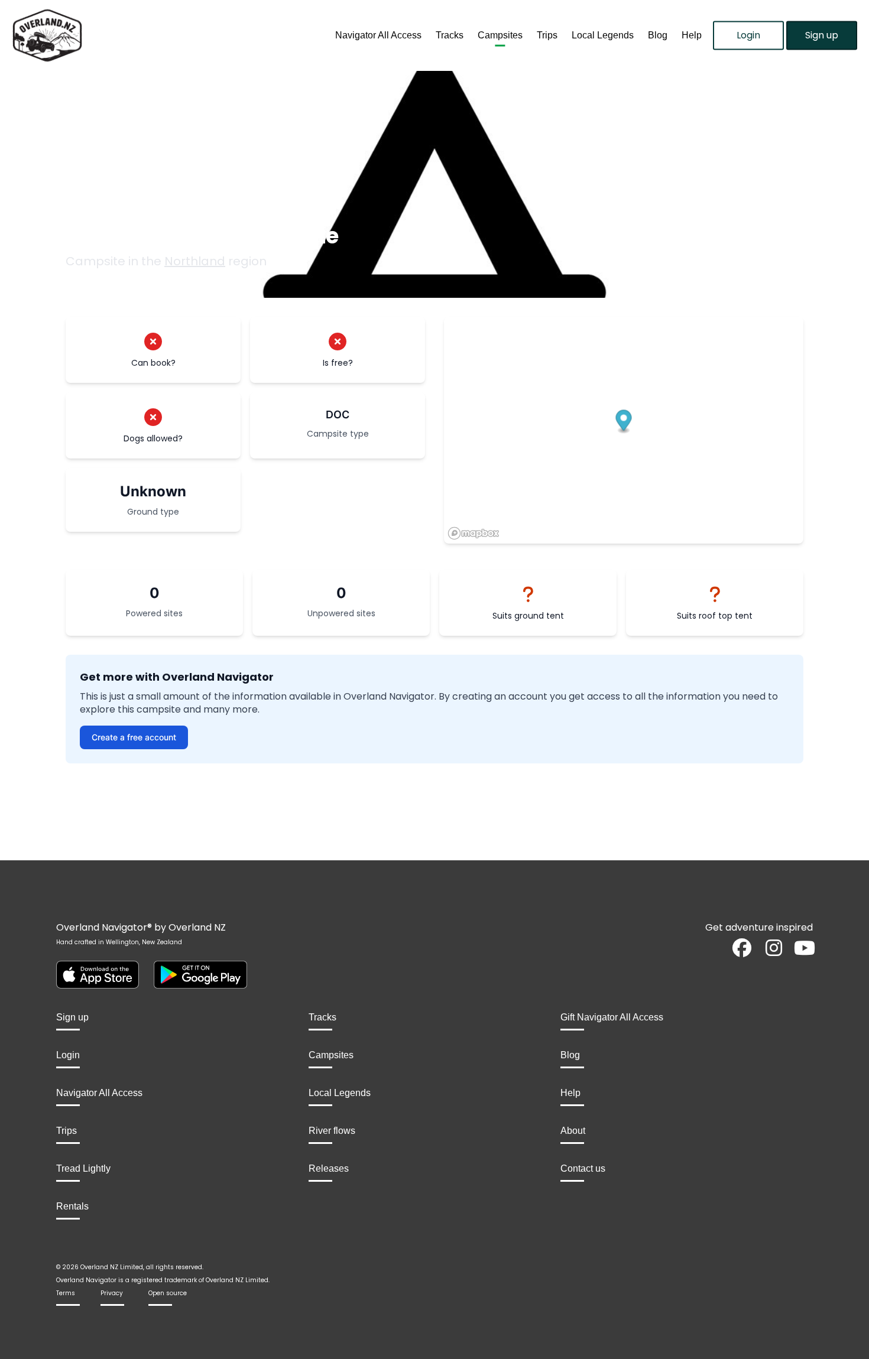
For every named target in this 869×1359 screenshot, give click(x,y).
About (572, 1131)
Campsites (500, 35)
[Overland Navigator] (109, 35)
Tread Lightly (83, 1168)
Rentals (72, 1206)
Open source (167, 1293)
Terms (65, 1293)
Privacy (111, 1293)
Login (748, 35)
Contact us (582, 1168)
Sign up (821, 35)
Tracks (449, 35)
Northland (194, 261)
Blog (657, 35)
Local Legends (603, 35)
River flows (332, 1131)
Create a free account (134, 737)
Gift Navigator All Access (611, 1017)
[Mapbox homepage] (474, 533)
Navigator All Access (378, 35)
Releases (329, 1168)
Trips (547, 35)
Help (692, 35)
